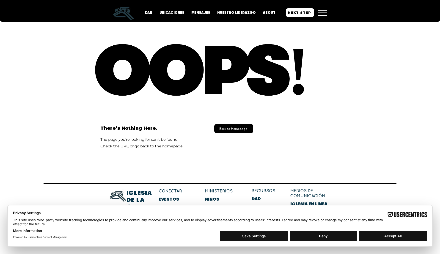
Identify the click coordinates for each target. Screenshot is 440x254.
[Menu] (323, 13)
